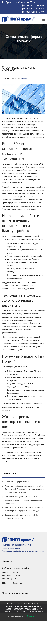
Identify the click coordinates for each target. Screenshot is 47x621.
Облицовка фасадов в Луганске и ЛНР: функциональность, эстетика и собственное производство (23, 500)
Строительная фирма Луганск (17, 482)
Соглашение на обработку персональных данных (23, 551)
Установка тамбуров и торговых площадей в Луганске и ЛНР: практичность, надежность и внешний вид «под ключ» (24, 489)
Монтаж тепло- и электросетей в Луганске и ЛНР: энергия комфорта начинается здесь (24, 509)
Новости (24, 78)
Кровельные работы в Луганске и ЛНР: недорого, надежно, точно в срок (21, 516)
